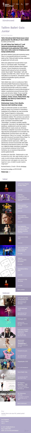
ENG (17, 4)
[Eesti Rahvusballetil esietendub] (8, 332)
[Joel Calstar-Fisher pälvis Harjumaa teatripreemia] (8, 250)
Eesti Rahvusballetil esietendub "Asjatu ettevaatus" (23, 331)
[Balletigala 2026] (8, 322)
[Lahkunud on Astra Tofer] (8, 240)
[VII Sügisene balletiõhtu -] (8, 385)
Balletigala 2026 (22, 319)
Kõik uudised (20, 289)
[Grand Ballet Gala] (8, 375)
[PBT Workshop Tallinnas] (8, 396)
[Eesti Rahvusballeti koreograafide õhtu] (8, 300)
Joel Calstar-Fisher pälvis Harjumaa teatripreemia (23, 249)
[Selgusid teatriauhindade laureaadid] (8, 261)
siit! (9, 172)
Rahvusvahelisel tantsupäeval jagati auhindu (23, 207)
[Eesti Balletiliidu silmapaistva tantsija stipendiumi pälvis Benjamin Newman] (8, 229)
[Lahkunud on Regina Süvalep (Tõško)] (8, 186)
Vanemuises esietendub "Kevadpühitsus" (22, 342)
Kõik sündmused (22, 403)
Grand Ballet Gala (22, 372)
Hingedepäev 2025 (23, 361)
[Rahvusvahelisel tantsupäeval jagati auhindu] (8, 208)
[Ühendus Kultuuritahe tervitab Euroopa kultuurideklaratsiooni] (8, 197)
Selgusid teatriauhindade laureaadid (22, 260)
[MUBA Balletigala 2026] (8, 311)
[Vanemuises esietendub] (8, 343)
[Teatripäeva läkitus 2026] (8, 271)
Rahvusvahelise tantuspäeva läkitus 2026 (23, 217)
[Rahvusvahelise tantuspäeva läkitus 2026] (8, 218)
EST (14, 4)
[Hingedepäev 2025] (8, 364)
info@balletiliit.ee (10, 427)
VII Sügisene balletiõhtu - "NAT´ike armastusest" (23, 384)
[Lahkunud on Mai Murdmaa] (8, 282)
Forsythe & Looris (22, 351)
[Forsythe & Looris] (8, 353)
